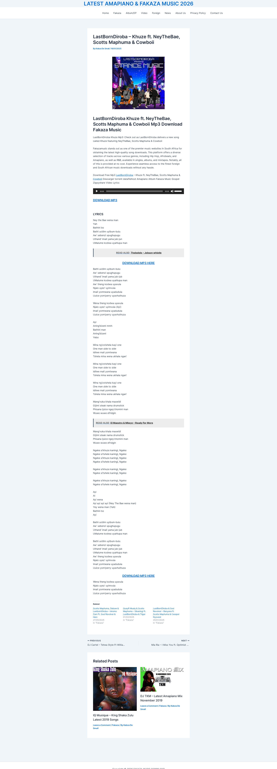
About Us (180, 13)
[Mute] (172, 191)
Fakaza (117, 13)
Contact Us (216, 13)
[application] (138, 191)
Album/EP (131, 13)
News (168, 13)
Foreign (156, 13)
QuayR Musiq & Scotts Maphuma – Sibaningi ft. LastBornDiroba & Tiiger (134, 611)
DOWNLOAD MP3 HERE (138, 263)
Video (144, 13)
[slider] (178, 191)
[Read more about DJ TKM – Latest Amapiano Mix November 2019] (162, 679)
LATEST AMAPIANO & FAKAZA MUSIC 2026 (138, 3)
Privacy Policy (198, 13)
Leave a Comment (102, 725)
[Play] (96, 191)
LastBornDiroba (124, 175)
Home (105, 13)
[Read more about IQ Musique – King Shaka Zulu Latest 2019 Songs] (115, 688)
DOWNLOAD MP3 (105, 200)
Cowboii (97, 178)
